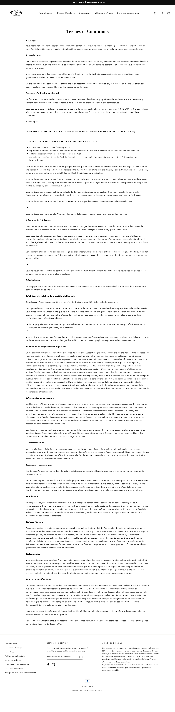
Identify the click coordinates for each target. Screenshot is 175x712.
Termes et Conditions (13, 660)
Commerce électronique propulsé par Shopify (87, 690)
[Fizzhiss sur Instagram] (53, 664)
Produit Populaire (66, 13)
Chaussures (84, 13)
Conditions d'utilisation (14, 668)
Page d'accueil (46, 13)
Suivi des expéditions (128, 13)
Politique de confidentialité (15, 656)
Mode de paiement (12, 652)
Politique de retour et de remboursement (20, 672)
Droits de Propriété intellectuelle (17, 664)
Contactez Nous (11, 643)
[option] (87, 2)
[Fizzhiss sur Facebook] (48, 664)
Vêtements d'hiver (104, 13)
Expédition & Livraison (13, 648)
